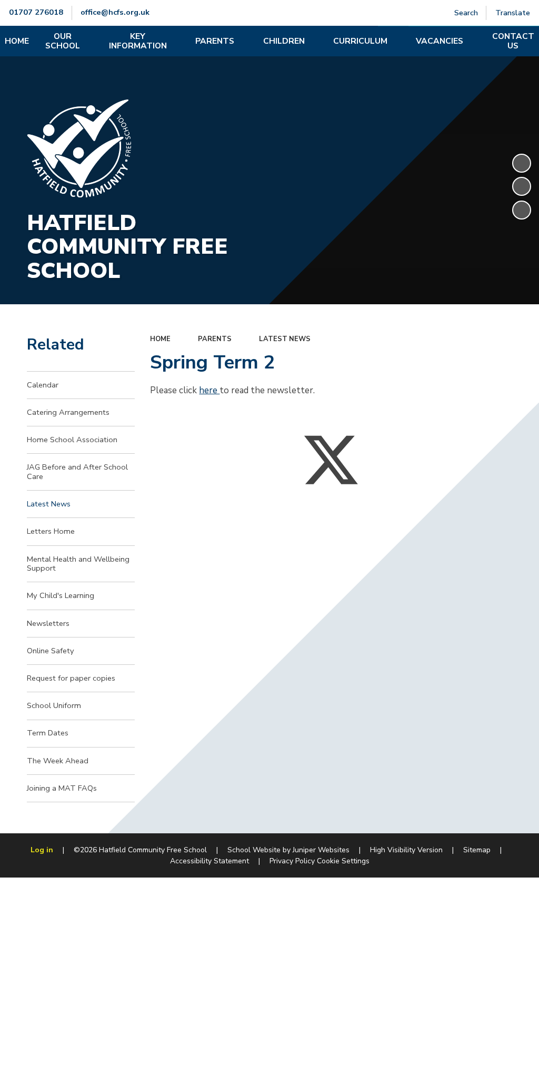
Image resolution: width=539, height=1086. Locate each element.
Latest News (285, 339)
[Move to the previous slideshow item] (521, 186)
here (209, 390)
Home (160, 339)
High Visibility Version (406, 850)
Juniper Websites (321, 850)
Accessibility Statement (209, 861)
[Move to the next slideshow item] (521, 210)
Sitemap (477, 850)
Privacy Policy (292, 861)
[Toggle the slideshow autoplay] (521, 163)
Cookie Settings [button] (343, 861)
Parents (215, 339)
